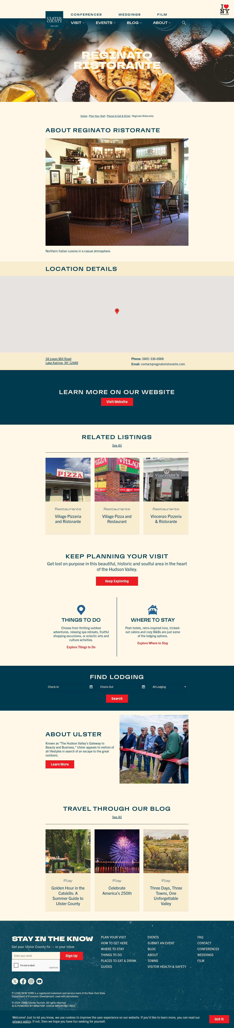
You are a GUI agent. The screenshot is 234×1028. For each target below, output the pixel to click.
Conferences (86, 14)
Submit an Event (161, 943)
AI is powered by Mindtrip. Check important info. (44, 1005)
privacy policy (21, 1021)
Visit (76, 23)
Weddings (129, 14)
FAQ (200, 937)
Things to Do (111, 955)
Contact (204, 943)
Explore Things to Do (81, 647)
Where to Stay (112, 949)
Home (84, 115)
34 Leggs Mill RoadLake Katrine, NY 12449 (62, 361)
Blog (132, 23)
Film (162, 14)
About (160, 23)
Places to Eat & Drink (118, 115)
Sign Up (72, 956)
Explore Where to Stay (152, 643)
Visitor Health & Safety (167, 966)
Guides (106, 966)
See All (117, 445)
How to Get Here (114, 943)
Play (68, 881)
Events (104, 23)
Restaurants (68, 509)
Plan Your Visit (97, 115)
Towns (153, 961)
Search (117, 698)
